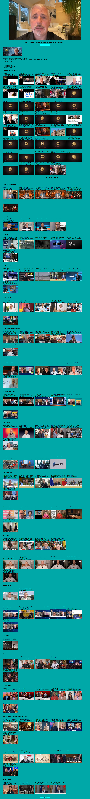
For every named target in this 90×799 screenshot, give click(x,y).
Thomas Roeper (7, 604)
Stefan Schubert (7, 585)
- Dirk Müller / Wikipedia (8, 64)
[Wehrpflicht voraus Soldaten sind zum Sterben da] (10, 437)
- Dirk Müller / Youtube (7, 67)
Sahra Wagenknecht (8, 504)
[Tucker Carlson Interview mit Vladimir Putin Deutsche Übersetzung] (26, 793)
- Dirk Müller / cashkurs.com (9, 66)
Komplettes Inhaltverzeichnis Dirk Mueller (45, 178)
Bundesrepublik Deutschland (10, 266)
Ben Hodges (6, 216)
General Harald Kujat (9, 391)
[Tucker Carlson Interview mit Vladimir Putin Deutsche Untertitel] (10, 793)
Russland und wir (7, 472)
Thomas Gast (6, 654)
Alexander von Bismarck (9, 184)
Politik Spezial (6, 422)
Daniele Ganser (7, 297)
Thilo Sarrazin (7, 635)
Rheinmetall (6, 454)
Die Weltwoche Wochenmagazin (11, 328)
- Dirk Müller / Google (7, 65)
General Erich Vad (8, 360)
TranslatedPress (7, 748)
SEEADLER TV (7, 554)
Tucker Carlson (7, 779)
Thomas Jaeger (7, 685)
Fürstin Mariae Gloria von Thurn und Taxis (15, 716)
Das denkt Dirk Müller (9, 70)
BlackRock (6, 234)
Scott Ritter (6, 535)
